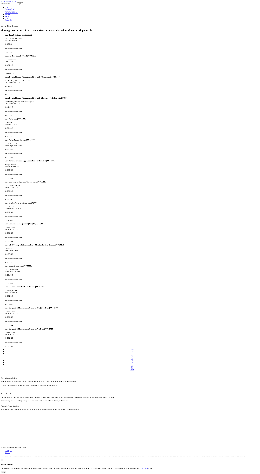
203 (132, 368)
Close (3, 472)
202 (132, 366)
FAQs (7, 16)
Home (7, 7)
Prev (132, 349)
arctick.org (8, 451)
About (7, 18)
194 (132, 351)
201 (132, 364)
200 (132, 362)
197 (132, 357)
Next (132, 370)
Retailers (7, 14)
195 (132, 353)
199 (132, 360)
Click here (144, 468)
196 (132, 355)
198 (132, 359)
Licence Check (10, 11)
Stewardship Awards (11, 13)
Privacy (7, 453)
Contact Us (8, 20)
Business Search (10, 9)
